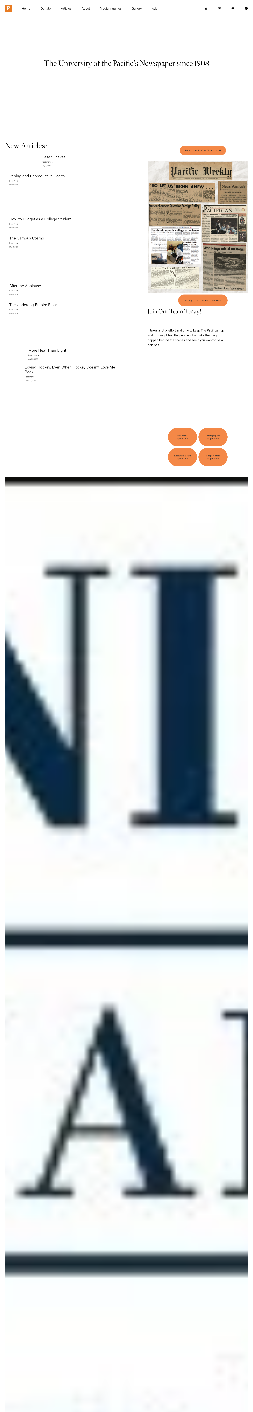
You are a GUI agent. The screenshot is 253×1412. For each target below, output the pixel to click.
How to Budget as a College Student (40, 218)
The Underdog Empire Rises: (33, 304)
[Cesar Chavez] (25, 156)
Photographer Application (213, 437)
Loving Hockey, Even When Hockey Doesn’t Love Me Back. (70, 369)
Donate (45, 8)
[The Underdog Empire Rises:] (27, 301)
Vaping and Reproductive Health (37, 175)
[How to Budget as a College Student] (27, 215)
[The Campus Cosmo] (26, 235)
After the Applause (25, 285)
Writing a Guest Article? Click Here (203, 300)
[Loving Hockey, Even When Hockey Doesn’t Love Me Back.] (17, 366)
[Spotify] (246, 8)
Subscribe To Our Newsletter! (203, 150)
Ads (154, 8)
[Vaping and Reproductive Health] (26, 172)
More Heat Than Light (47, 350)
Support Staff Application (213, 457)
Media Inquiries (110, 8)
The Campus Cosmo (26, 238)
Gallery (137, 8)
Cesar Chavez (53, 156)
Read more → (47, 162)
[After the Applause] (26, 282)
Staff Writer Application (182, 437)
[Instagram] (206, 8)
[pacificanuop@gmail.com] (219, 8)
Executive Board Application (182, 457)
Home (26, 8)
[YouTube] (233, 8)
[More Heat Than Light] (18, 349)
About (86, 8)
